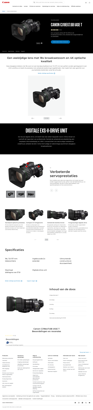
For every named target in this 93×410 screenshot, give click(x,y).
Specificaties (11, 51)
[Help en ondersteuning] (69, 6)
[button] (33, 118)
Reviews (17, 51)
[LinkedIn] (82, 402)
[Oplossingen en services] (55, 6)
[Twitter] (86, 402)
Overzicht (4, 51)
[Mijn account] (86, 2)
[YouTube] (89, 402)
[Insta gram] (78, 402)
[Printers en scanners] (41, 6)
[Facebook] (75, 402)
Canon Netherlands (7, 402)
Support (23, 51)
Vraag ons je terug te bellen (60, 41)
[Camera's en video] (22, 6)
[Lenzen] (28, 6)
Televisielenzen (55, 20)
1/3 (50, 167)
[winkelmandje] (89, 2)
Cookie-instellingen (37, 398)
